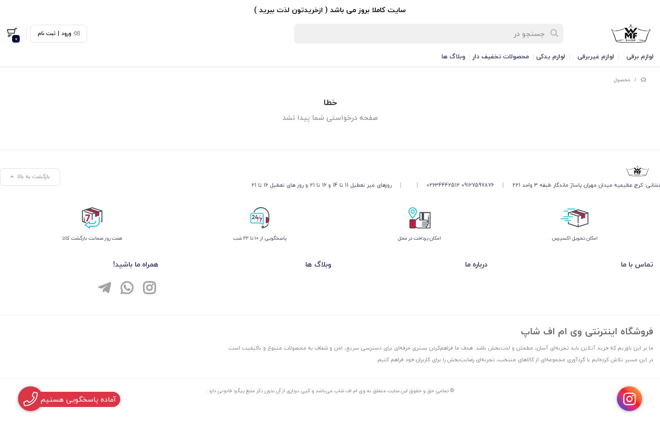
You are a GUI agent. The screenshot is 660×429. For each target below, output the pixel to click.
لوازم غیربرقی (595, 56)
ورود (66, 34)
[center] (555, 33)
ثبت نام (47, 34)
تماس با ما (637, 264)
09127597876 (478, 185)
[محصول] (455, 171)
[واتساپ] (127, 289)
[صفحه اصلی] (643, 79)
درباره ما (476, 264)
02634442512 (443, 185)
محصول (622, 79)
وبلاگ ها (453, 56)
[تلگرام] (105, 289)
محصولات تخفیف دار (500, 56)
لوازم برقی (639, 56)
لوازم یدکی (550, 56)
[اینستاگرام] (149, 289)
